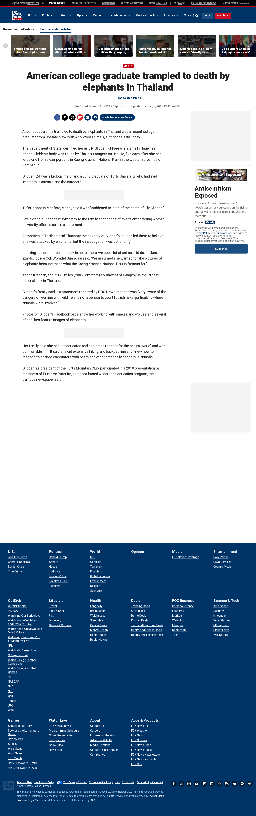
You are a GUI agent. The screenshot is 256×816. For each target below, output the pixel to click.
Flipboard (80, 117)
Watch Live (58, 720)
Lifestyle (170, 15)
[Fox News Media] (57, 3)
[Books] (237, 3)
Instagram (189, 784)
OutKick (14, 600)
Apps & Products (145, 720)
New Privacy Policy (44, 782)
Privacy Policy (203, 233)
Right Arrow (248, 45)
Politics (47, 15)
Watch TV (223, 15)
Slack (219, 784)
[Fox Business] (84, 3)
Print (87, 117)
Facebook (57, 117)
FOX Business (183, 600)
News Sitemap (25, 786)
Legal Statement (37, 800)
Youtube (197, 784)
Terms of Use (224, 233)
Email (95, 117)
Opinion (82, 15)
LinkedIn (212, 784)
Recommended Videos (18, 29)
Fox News (17, 15)
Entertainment (118, 15)
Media (97, 15)
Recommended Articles (55, 29)
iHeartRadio (250, 784)
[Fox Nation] (108, 3)
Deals (135, 600)
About (95, 720)
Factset (110, 796)
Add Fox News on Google (118, 117)
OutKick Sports (146, 15)
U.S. (31, 15)
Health (95, 600)
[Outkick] (179, 3)
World (65, 15)
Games (14, 720)
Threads (72, 117)
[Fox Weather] (158, 3)
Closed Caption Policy (101, 782)
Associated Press (129, 98)
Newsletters (235, 784)
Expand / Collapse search (197, 16)
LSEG (93, 800)
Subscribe (221, 248)
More (187, 15)
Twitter (65, 117)
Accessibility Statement (150, 782)
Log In (207, 15)
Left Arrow (5, 45)
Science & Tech (226, 600)
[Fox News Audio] (132, 3)
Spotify (242, 784)
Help (117, 782)
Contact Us (128, 782)
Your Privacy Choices (75, 782)
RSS (227, 784)
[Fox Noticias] (203, 3)
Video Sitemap (43, 786)
